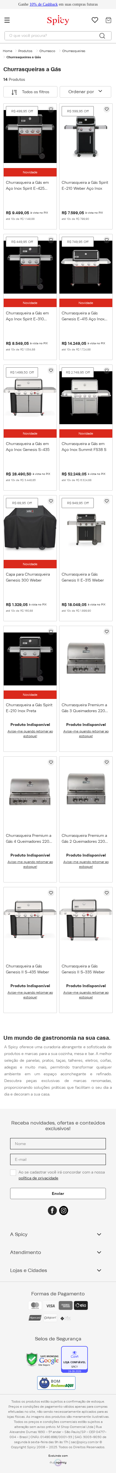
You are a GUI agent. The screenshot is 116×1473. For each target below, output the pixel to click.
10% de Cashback (44, 4)
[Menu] (9, 20)
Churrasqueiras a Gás (23, 57)
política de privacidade (38, 1178)
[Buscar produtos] (102, 36)
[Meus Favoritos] (95, 20)
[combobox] (58, 35)
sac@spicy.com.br (85, 1442)
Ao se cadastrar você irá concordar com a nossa (62, 1175)
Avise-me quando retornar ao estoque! (30, 733)
